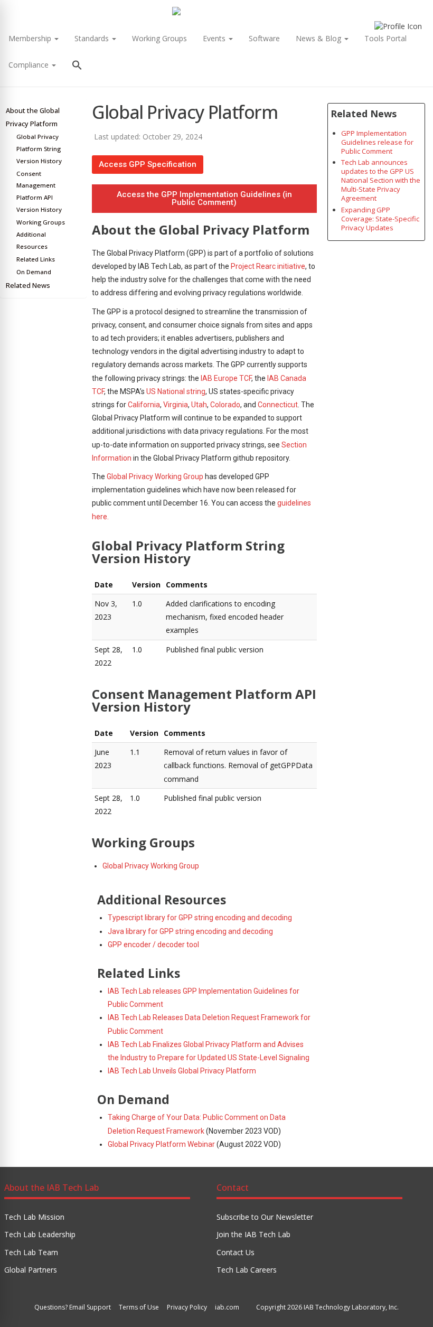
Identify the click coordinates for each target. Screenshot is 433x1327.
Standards (92, 38)
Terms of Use (139, 1307)
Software (264, 38)
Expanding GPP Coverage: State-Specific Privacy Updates (380, 218)
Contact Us (235, 1252)
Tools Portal (385, 38)
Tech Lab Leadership (40, 1234)
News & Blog (319, 38)
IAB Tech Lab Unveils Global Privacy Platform (182, 1071)
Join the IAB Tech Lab (253, 1234)
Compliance (29, 65)
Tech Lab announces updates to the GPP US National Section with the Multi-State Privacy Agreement (380, 180)
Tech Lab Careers (246, 1270)
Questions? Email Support (72, 1307)
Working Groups (159, 38)
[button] (77, 66)
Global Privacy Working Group (155, 476)
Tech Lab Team (31, 1252)
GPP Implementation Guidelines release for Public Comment (377, 142)
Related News (28, 285)
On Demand (33, 272)
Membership (30, 38)
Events (215, 38)
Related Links (35, 259)
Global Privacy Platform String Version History (39, 149)
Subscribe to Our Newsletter (264, 1217)
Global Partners (30, 1270)
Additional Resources (32, 240)
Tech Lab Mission (34, 1217)
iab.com (227, 1307)
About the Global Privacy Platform (33, 117)
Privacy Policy (187, 1307)
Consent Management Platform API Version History (39, 191)
